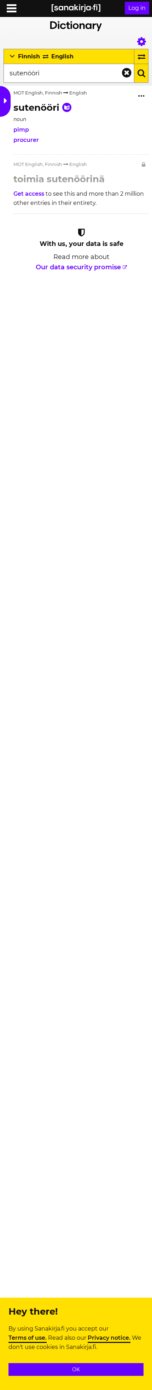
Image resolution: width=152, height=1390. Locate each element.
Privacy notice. (109, 1338)
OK (76, 1369)
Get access (29, 193)
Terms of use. (27, 1338)
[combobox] (69, 73)
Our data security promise (78, 267)
